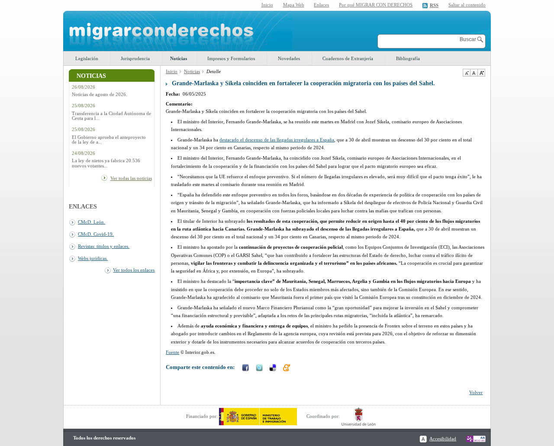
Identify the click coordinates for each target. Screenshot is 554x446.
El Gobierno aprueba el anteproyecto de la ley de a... (109, 139)
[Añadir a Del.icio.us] (273, 368)
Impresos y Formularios (231, 58)
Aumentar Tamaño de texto (481, 73)
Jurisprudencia (135, 58)
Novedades (289, 58)
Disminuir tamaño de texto (466, 73)
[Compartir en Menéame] (287, 368)
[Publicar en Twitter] (260, 368)
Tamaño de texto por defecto (473, 73)
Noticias (178, 58)
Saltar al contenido (467, 5)
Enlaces (321, 4)
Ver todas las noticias (131, 178)
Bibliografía (408, 58)
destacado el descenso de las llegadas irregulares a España (276, 139)
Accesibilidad (442, 438)
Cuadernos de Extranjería (347, 58)
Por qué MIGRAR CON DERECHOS (375, 4)
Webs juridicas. (93, 258)
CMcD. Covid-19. (96, 234)
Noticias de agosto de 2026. (99, 94)
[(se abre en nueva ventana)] (258, 416)
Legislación (86, 58)
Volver (476, 392)
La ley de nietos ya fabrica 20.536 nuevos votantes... (106, 163)
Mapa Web (293, 4)
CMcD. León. (91, 222)
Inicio (267, 4)
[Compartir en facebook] (246, 368)
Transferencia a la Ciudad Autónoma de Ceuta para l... (111, 116)
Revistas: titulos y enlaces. (103, 246)
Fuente (172, 352)
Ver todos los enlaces (134, 270)
